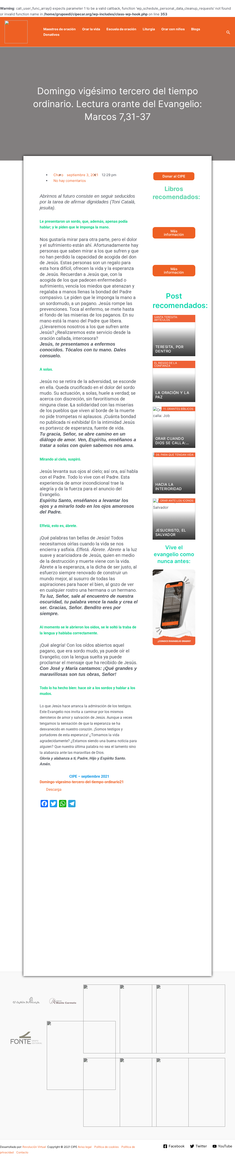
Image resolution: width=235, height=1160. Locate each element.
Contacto (22, 1152)
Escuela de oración (121, 29)
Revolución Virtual (34, 1147)
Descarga (54, 790)
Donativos (51, 34)
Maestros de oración (59, 29)
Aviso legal (85, 1147)
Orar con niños (173, 29)
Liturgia (149, 29)
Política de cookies (106, 1147)
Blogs (195, 29)
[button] (228, 32)
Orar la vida (91, 29)
